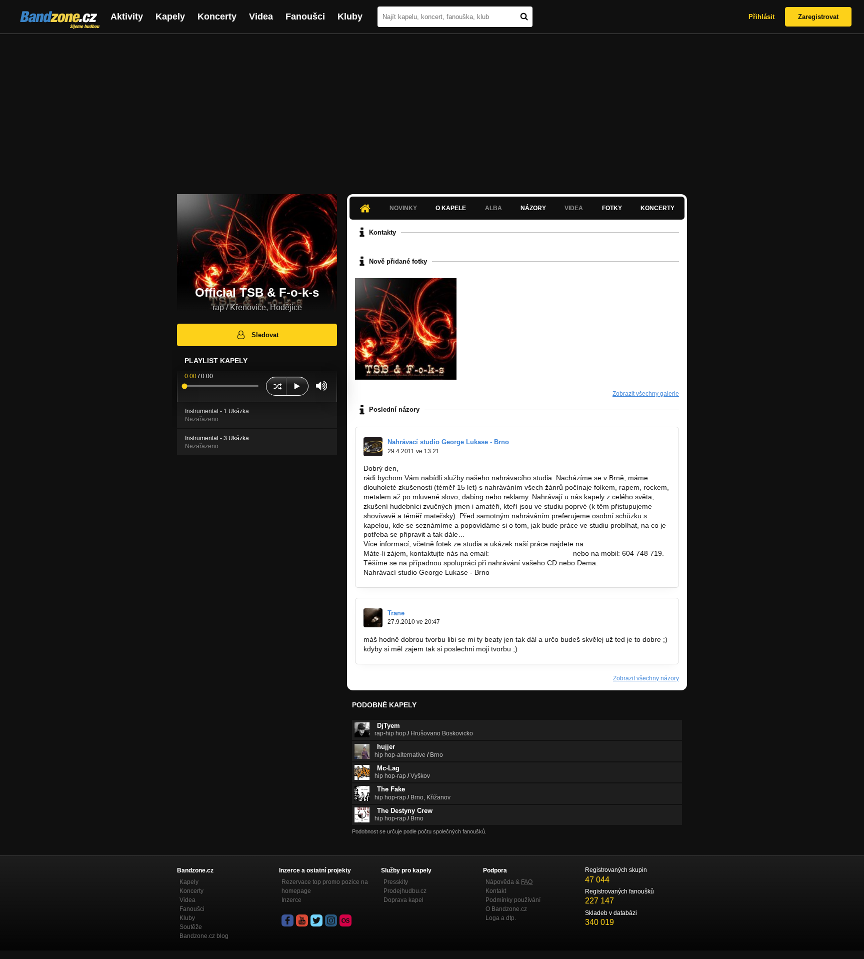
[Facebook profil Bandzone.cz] (288, 920)
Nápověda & (509, 881)
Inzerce (292, 899)
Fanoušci (305, 17)
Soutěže (191, 926)
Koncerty (217, 17)
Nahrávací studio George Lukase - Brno (448, 442)
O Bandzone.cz (506, 908)
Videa (261, 17)
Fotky (612, 208)
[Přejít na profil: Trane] (373, 617)
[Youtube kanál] (302, 920)
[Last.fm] (346, 920)
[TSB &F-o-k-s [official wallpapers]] (405, 329)
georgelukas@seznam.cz (531, 553)
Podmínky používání (513, 899)
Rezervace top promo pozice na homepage (325, 886)
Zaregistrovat (818, 17)
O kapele (451, 208)
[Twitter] (316, 920)
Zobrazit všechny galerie (645, 393)
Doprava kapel (404, 899)
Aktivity (126, 17)
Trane (396, 613)
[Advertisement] (432, 109)
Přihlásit (761, 17)
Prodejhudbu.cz (405, 890)
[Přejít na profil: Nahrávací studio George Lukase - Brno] (373, 446)
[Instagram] (331, 920)
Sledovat (265, 335)
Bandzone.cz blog (204, 935)
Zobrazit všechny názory (646, 678)
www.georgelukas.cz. (619, 544)
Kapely (170, 17)
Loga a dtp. (501, 917)
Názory (533, 208)
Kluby (350, 17)
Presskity (396, 881)
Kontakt (496, 890)
